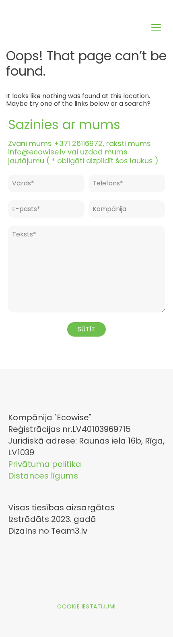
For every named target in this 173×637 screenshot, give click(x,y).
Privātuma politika (44, 464)
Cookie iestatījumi (86, 606)
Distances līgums (43, 475)
